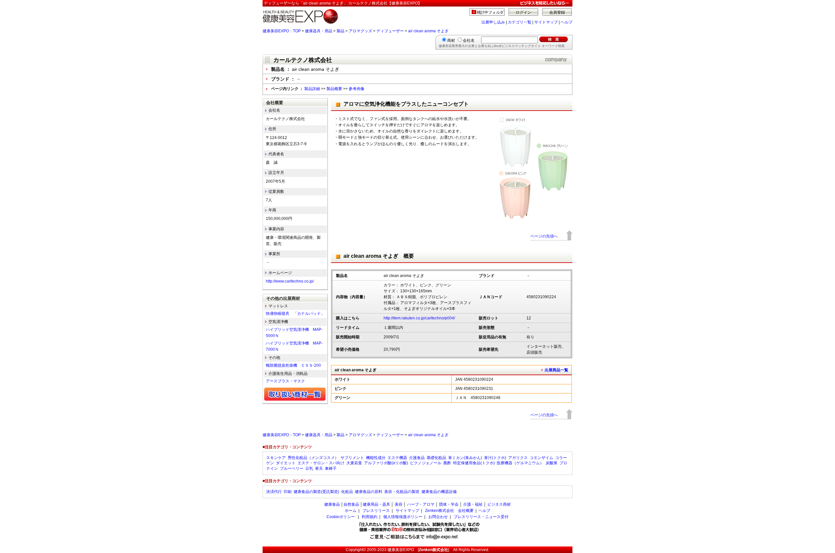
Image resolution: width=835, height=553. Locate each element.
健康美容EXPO (400, 549)
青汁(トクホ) (495, 457)
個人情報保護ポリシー (402, 517)
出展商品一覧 (556, 370)
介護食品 (417, 457)
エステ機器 (397, 457)
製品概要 (334, 88)
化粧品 (347, 491)
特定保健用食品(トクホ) (474, 463)
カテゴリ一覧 (519, 22)
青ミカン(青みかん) (465, 457)
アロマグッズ (360, 31)
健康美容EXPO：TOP (282, 31)
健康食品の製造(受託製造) (316, 491)
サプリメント (352, 457)
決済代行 (274, 491)
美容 (398, 504)
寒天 (319, 468)
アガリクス (518, 457)
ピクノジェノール (425, 463)
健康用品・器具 (376, 504)
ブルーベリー (291, 468)
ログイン (523, 12)
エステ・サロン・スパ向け (320, 463)
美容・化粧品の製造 (401, 491)
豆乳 (309, 468)
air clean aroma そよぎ (428, 31)
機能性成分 (376, 457)
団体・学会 (449, 504)
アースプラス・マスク (285, 381)
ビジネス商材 (499, 504)
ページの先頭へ (544, 236)
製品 (340, 31)
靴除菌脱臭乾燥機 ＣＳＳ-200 (293, 365)
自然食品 (351, 504)
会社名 (469, 40)
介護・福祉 (473, 504)
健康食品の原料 (368, 491)
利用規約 (369, 517)
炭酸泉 (551, 463)
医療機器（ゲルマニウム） (520, 463)
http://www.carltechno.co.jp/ (290, 281)
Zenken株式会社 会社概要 (449, 510)
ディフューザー (390, 31)
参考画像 (356, 88)
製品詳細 (312, 88)
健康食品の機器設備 (439, 491)
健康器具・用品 (318, 31)
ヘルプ (566, 22)
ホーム (351, 510)
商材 (451, 40)
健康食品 (332, 504)
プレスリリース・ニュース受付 (481, 517)
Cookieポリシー (340, 517)
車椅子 (331, 468)
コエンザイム (541, 457)
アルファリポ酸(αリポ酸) (386, 463)
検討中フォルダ (490, 12)
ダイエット (286, 463)
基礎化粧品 (436, 457)
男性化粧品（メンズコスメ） (313, 457)
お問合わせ (438, 517)
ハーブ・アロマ (420, 504)
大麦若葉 (354, 463)
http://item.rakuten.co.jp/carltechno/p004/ (419, 318)
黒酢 (447, 463)
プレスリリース (376, 510)
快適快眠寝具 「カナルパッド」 (295, 313)
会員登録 (557, 12)
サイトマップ (546, 22)
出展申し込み (493, 22)
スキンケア (276, 457)
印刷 (288, 491)
